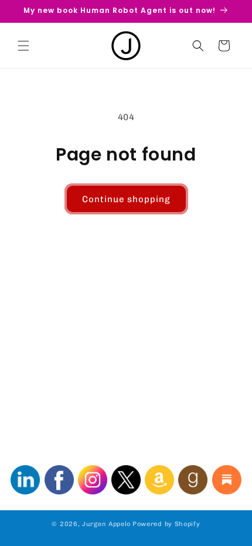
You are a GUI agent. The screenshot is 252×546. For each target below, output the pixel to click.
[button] (23, 46)
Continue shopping (126, 199)
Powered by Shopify (166, 524)
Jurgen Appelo (106, 524)
